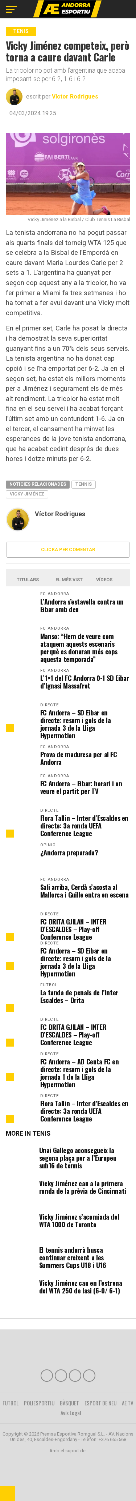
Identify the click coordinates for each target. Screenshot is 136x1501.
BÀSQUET (69, 1403)
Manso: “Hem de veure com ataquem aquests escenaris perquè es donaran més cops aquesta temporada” (79, 647)
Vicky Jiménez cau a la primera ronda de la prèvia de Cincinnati (82, 1187)
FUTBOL (10, 1403)
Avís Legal (71, 1413)
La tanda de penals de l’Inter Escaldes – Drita (79, 996)
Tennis (83, 484)
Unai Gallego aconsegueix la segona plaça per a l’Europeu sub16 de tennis (77, 1157)
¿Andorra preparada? (69, 852)
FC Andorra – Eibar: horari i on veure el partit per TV (81, 787)
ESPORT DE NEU (100, 1403)
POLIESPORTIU (39, 1403)
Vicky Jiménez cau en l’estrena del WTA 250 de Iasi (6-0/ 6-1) (80, 1286)
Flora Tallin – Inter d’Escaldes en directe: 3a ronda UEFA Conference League (84, 825)
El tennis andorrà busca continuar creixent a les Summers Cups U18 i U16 (72, 1257)
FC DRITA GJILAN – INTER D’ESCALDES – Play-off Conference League (73, 929)
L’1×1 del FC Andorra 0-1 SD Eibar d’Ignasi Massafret (84, 681)
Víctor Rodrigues (75, 96)
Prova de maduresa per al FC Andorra (78, 758)
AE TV (127, 1403)
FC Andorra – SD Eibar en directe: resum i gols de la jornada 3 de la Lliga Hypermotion (75, 723)
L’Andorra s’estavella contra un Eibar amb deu (82, 605)
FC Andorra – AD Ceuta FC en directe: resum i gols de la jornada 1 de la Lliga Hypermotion (79, 1072)
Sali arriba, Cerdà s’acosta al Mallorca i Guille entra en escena (84, 890)
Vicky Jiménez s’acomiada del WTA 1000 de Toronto (79, 1220)
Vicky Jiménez (27, 494)
